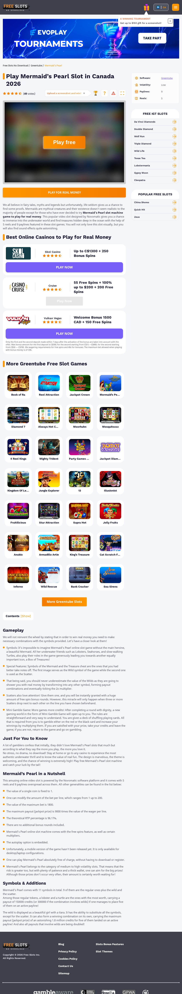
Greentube (167, 78)
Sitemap (63, 973)
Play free (64, 142)
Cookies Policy (67, 958)
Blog (61, 944)
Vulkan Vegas (52, 318)
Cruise (53, 285)
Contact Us (65, 966)
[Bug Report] (113, 93)
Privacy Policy (67, 951)
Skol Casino (52, 251)
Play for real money (64, 192)
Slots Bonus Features (110, 944)
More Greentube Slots (64, 601)
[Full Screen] (122, 93)
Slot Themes (104, 951)
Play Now (64, 267)
